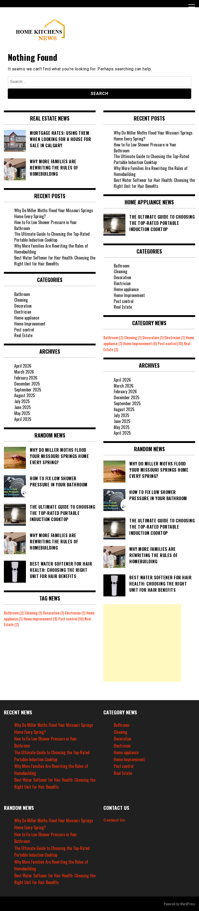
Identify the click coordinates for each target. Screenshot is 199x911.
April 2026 (22, 366)
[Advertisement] (142, 643)
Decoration (23, 306)
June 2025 (22, 407)
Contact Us (114, 820)
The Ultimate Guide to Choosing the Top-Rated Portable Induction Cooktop (52, 237)
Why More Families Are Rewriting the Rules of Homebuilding (51, 249)
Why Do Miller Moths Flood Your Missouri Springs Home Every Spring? (53, 213)
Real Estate (23, 335)
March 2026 (24, 372)
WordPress (187, 903)
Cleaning (21, 300)
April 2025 (22, 419)
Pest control (24, 330)
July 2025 (22, 401)
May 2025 (22, 413)
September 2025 (27, 390)
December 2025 (27, 384)
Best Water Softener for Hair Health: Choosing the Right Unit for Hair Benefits (54, 261)
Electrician (22, 312)
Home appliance (26, 318)
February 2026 (25, 378)
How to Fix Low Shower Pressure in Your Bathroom (45, 225)
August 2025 (24, 395)
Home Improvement (29, 324)
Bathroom (22, 294)
